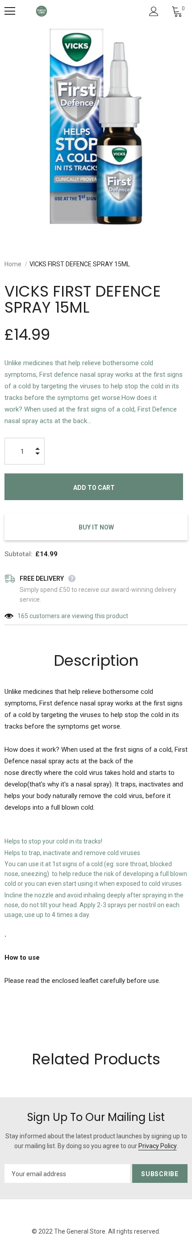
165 (22, 615)
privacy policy (157, 1145)
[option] (96, 126)
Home (12, 264)
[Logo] (41, 11)
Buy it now (96, 527)
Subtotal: (18, 554)
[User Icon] (154, 11)
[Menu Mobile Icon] (9, 11)
